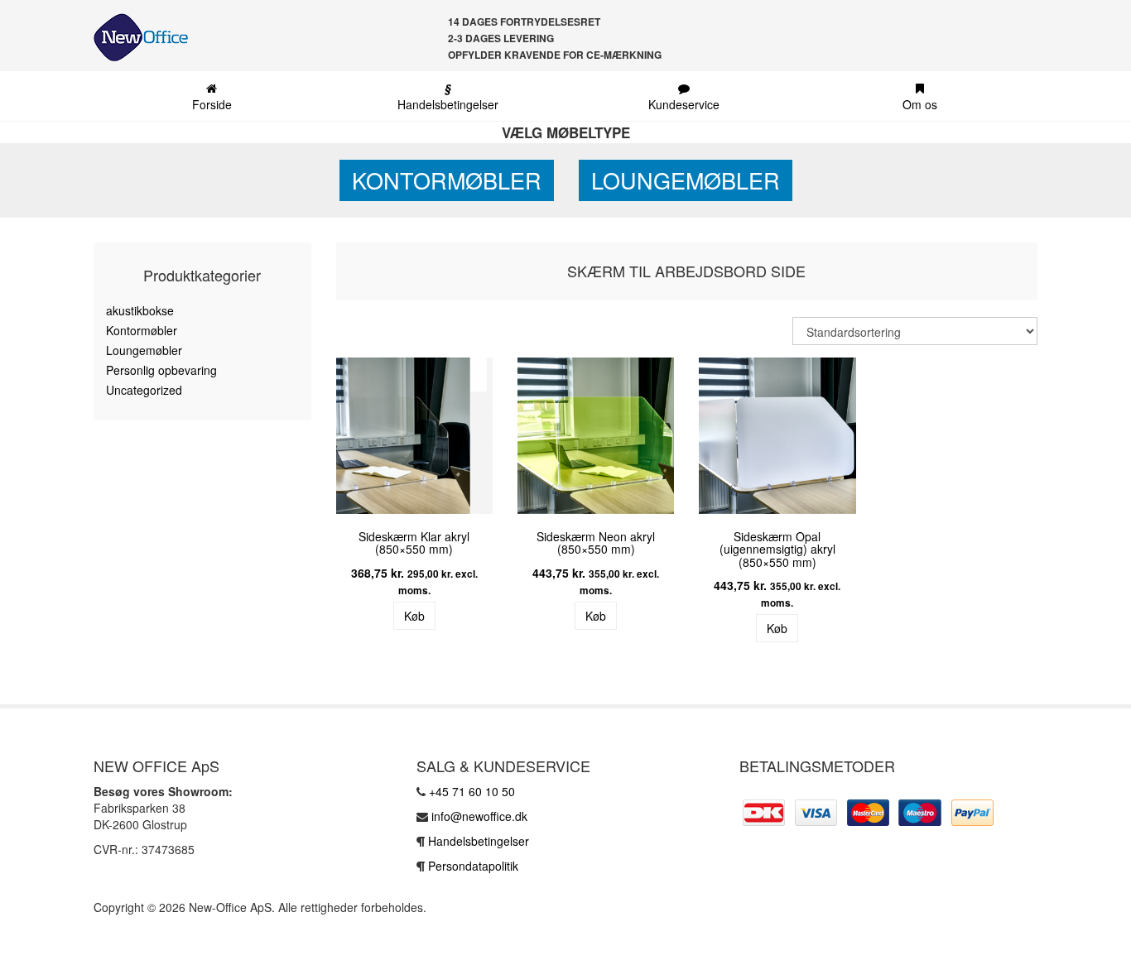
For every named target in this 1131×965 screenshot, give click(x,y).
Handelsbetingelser (447, 96)
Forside (212, 104)
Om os (919, 104)
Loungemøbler (685, 180)
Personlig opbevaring (161, 370)
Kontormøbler (446, 180)
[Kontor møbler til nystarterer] (134, 37)
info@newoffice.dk (479, 816)
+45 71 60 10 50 (472, 791)
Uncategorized (144, 390)
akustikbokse (140, 310)
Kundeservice (684, 104)
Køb (414, 615)
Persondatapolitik (473, 865)
